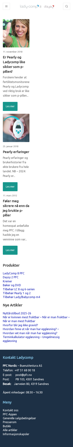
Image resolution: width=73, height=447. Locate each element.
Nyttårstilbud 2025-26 (17, 313)
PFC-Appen (10, 414)
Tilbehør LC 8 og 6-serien (19, 289)
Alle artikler (10, 430)
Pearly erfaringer (16, 152)
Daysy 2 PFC (10, 277)
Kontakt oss (10, 410)
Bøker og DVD (12, 285)
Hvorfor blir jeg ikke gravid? (20, 325)
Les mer (10, 106)
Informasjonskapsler (16, 434)
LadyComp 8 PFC (13, 273)
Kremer (7, 281)
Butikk (7, 426)
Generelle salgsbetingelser (19, 418)
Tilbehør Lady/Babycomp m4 (21, 297)
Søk (66, 6)
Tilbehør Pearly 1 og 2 (17, 293)
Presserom (9, 422)
